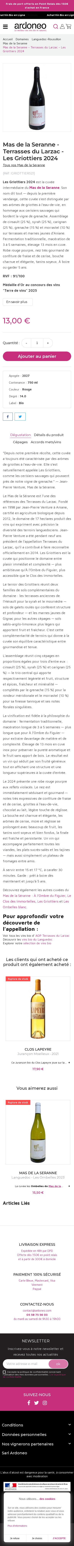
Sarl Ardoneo (14, 1453)
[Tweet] (20, 416)
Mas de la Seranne (44, 188)
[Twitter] (36, 1402)
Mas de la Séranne (17, 896)
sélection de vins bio (37, 943)
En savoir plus (16, 302)
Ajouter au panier (37, 356)
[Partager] (8, 416)
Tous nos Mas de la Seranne (24, 165)
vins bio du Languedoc (37, 939)
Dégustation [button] (20, 435)
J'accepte (59, 1538)
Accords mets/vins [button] (46, 442)
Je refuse (15, 1538)
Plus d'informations (17, 1526)
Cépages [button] (20, 442)
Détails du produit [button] (49, 435)
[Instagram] (45, 1402)
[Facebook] (28, 1402)
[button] (55, 26)
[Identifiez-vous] (62, 26)
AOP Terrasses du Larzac (52, 935)
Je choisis (37, 1538)
